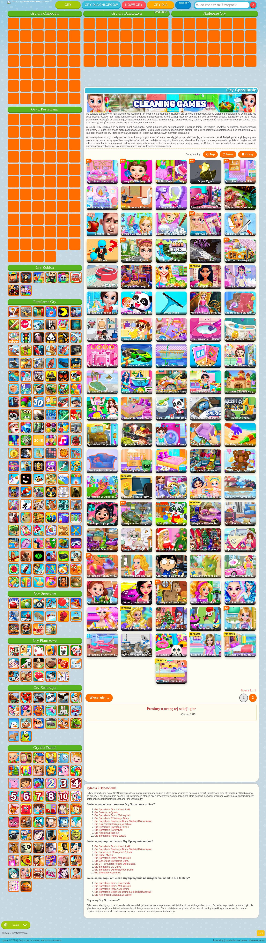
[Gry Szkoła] (51, 544)
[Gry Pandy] (51, 698)
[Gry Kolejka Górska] (76, 454)
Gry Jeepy (74, 73)
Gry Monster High (150, 23)
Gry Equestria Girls (101, 23)
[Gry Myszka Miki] (76, 848)
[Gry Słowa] (51, 479)
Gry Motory (50, 36)
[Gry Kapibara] (14, 737)
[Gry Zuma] (26, 402)
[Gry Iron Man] (39, 848)
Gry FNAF (74, 119)
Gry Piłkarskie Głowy (38, 86)
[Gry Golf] (26, 604)
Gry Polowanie (62, 73)
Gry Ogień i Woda (113, 23)
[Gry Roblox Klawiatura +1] (26, 291)
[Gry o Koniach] (14, 698)
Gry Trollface (38, 132)
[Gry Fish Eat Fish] (39, 531)
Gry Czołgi (50, 23)
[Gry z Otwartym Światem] (76, 428)
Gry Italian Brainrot (13, 256)
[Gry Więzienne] (63, 582)
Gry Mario (62, 157)
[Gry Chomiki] (39, 724)
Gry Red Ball (25, 132)
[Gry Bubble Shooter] (76, 479)
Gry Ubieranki (126, 36)
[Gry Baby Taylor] (39, 809)
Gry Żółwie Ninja (50, 169)
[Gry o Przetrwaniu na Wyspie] (76, 557)
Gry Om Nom (38, 144)
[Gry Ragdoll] (76, 531)
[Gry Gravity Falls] (51, 822)
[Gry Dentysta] (39, 874)
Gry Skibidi (13, 231)
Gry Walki (13, 48)
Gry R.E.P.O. (74, 244)
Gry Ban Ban (62, 219)
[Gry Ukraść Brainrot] (51, 278)
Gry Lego (74, 132)
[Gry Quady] (39, 492)
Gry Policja (62, 48)
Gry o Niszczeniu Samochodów (62, 98)
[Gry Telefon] (26, 531)
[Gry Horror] (26, 479)
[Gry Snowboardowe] (76, 604)
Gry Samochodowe (25, 36)
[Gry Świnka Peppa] (14, 784)
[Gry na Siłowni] (39, 629)
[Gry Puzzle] (51, 771)
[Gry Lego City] (76, 364)
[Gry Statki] (14, 364)
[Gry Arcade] (63, 312)
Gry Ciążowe (89, 48)
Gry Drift (74, 61)
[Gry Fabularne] (76, 312)
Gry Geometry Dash (177, 36)
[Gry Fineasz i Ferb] (76, 822)
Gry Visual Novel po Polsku (101, 48)
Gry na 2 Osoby (226, 23)
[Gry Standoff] (26, 557)
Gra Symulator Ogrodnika (107, 872)
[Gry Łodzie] (51, 364)
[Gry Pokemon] (63, 835)
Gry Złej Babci (62, 132)
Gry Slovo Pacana (38, 219)
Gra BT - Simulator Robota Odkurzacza (115, 864)
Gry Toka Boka (62, 206)
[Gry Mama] (76, 874)
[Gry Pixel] (63, 389)
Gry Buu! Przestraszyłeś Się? (62, 244)
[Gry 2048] (39, 441)
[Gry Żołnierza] (76, 402)
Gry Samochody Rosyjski (62, 61)
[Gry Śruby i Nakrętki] (63, 531)
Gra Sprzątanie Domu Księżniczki (112, 809)
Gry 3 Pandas (62, 144)
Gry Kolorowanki (89, 36)
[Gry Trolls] (14, 822)
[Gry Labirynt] (63, 505)
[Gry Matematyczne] (26, 771)
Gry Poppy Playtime (38, 256)
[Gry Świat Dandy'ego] (63, 278)
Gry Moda (89, 61)
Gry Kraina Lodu (113, 36)
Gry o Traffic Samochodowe (74, 98)
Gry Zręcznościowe (238, 23)
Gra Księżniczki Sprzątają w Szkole (113, 824)
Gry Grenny (62, 194)
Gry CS (13, 98)
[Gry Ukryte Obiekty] (39, 428)
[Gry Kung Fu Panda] (26, 848)
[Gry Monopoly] (51, 677)
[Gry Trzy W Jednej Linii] (26, 428)
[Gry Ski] (14, 617)
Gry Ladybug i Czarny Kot (50, 132)
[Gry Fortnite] (39, 376)
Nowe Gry (134, 4)
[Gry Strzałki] (26, 582)
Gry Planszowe (45, 640)
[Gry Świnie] (51, 724)
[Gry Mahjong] (26, 651)
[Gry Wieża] (14, 492)
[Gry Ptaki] (63, 698)
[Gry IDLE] (39, 569)
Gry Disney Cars (74, 144)
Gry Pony (89, 23)
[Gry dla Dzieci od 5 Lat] (14, 797)
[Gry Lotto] (26, 677)
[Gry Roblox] (14, 278)
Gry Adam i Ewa (38, 169)
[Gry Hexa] (39, 544)
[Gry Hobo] (63, 848)
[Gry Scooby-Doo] (14, 848)
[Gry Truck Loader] (63, 338)
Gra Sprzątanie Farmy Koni (108, 830)
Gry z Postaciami (44, 109)
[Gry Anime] (14, 874)
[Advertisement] (171, 77)
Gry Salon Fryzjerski (138, 36)
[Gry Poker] (76, 651)
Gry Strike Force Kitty (50, 157)
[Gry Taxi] (26, 364)
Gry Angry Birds (25, 144)
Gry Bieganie (38, 73)
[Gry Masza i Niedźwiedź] (26, 758)
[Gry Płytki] (51, 531)
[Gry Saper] (14, 677)
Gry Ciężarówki (74, 36)
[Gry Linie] (51, 428)
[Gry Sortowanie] (63, 518)
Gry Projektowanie (113, 61)
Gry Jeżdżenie (50, 86)
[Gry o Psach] (76, 698)
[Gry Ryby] (39, 711)
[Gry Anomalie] (39, 557)
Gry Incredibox (13, 244)
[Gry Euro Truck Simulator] (26, 454)
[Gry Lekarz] (26, 376)
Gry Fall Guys (50, 181)
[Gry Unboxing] (51, 582)
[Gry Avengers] (51, 848)
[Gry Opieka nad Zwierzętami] (14, 711)
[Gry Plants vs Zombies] (26, 441)
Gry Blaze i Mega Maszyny (13, 157)
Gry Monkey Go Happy (74, 169)
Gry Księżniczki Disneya (162, 48)
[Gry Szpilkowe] (63, 569)
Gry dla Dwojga (161, 5)
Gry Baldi (50, 194)
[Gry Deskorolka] (39, 617)
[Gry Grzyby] (76, 582)
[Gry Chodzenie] (14, 479)
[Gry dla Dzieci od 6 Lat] (26, 797)
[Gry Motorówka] (63, 402)
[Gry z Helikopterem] (63, 351)
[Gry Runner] (26, 466)
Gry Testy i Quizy (138, 23)
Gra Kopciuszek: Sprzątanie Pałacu (113, 852)
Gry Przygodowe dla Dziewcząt (162, 23)
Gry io (214, 36)
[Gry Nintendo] (39, 466)
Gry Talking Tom (50, 119)
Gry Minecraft (13, 36)
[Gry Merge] (51, 518)
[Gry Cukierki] (76, 771)
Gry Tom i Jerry (13, 181)
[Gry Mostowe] (14, 557)
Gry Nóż (201, 48)
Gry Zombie (62, 23)
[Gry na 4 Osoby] (39, 312)
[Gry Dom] (63, 861)
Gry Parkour (13, 86)
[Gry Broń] (39, 415)
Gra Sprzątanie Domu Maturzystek (112, 815)
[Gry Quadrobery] (26, 629)
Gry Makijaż (150, 48)
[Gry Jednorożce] (26, 711)
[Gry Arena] (51, 351)
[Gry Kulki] (76, 389)
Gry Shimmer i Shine (62, 169)
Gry (68, 4)
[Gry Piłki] (63, 454)
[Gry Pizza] (26, 861)
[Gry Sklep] (14, 861)
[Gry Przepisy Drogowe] (26, 338)
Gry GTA (50, 61)
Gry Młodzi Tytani (25, 181)
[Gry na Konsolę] (76, 544)
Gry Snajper (38, 48)
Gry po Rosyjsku (189, 48)
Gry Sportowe (189, 36)
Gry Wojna (62, 86)
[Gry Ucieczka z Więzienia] (14, 544)
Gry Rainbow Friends (50, 206)
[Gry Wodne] (39, 582)
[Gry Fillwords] (51, 454)
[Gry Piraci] (14, 415)
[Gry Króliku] (76, 711)
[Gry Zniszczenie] (14, 454)
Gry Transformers (62, 231)
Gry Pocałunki (150, 36)
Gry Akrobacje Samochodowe (177, 61)
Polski (15, 924)
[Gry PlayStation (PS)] (51, 505)
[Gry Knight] (39, 518)
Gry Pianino (138, 61)
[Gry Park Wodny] (63, 325)
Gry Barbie (126, 23)
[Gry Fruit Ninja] (14, 325)
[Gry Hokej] (26, 617)
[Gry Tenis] (63, 604)
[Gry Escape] (51, 325)
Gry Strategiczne (38, 23)
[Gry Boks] (63, 617)
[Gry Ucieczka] (76, 325)
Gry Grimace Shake (25, 231)
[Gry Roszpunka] (39, 771)
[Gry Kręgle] (14, 604)
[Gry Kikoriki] (63, 758)
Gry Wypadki (38, 36)
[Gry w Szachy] (39, 664)
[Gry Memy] (26, 518)
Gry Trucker (74, 86)
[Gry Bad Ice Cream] (51, 338)
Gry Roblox (45, 267)
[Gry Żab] (26, 737)
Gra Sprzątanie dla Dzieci (108, 866)
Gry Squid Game (25, 194)
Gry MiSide (50, 244)
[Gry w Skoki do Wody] (51, 617)
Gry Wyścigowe (25, 48)
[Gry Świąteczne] (14, 771)
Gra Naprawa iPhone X (106, 833)
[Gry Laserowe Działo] (26, 415)
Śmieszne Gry (201, 36)
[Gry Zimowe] (63, 479)
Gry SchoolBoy (38, 206)
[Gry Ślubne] (26, 874)
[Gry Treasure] (51, 441)
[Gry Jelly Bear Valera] (26, 809)
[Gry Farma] (76, 415)
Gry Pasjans (177, 48)
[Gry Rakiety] (63, 466)
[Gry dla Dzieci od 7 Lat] (39, 797)
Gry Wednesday (50, 219)
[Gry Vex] (26, 505)
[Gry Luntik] (63, 771)
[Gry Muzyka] (63, 441)
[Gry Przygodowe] (26, 351)
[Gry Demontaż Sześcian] (14, 389)
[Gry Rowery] (51, 604)
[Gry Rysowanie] (76, 797)
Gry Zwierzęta (44, 687)
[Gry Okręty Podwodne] (63, 364)
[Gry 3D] (39, 402)
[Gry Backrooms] (76, 492)
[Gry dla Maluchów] (14, 758)
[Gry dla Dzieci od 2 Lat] (51, 784)
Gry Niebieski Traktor (38, 181)
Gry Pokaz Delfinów (50, 144)
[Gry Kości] (39, 677)
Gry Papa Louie (162, 36)
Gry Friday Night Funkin (74, 219)
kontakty (218, 940)
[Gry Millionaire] (14, 466)
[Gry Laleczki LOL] (51, 874)
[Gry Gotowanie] (76, 861)
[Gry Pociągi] (39, 364)
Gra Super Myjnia (103, 855)
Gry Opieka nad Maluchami (101, 61)
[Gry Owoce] (14, 569)
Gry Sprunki (74, 231)
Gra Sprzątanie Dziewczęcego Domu (114, 869)
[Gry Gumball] (39, 822)
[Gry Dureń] (14, 651)
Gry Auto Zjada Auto (38, 61)
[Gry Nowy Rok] (14, 428)
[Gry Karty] (39, 651)
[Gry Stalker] (51, 492)
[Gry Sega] (51, 415)
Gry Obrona (250, 61)
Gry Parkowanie (13, 23)
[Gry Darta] (14, 629)
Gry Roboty (50, 48)
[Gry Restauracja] (39, 861)
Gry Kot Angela (101, 36)
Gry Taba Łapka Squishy (162, 61)
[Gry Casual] (14, 505)
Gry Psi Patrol (38, 119)
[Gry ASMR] (26, 544)
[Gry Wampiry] (14, 518)
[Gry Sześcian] (76, 376)
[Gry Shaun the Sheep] (14, 835)
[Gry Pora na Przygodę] (26, 835)
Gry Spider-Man (74, 157)
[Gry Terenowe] (76, 351)
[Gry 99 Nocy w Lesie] (26, 278)
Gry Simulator (201, 23)
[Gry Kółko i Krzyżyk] (63, 677)
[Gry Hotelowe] (51, 557)
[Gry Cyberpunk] (51, 376)
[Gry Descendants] (39, 835)
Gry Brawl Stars (13, 194)
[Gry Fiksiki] (76, 809)
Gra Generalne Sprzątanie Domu (111, 861)
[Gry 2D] (51, 402)
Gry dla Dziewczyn (189, 23)
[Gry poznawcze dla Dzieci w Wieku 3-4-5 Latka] (51, 758)
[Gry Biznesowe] (39, 454)
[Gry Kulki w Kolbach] (76, 518)
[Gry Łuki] (76, 338)
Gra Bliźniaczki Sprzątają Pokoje (111, 827)
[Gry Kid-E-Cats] (14, 809)
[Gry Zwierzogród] (26, 822)
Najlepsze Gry (214, 13)
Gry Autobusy (13, 73)
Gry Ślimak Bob (13, 132)
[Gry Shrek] (76, 835)
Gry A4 (38, 194)
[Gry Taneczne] (51, 861)
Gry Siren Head (62, 181)
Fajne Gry (226, 48)
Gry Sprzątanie (126, 61)
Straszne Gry (226, 36)
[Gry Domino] (14, 664)
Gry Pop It (214, 48)
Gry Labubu (25, 256)
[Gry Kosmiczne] (39, 351)
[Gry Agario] (26, 325)
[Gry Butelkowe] (26, 569)
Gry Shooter (25, 73)
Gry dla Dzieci (214, 23)
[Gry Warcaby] (51, 664)
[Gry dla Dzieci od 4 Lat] (76, 784)
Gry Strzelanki (50, 73)
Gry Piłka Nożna (25, 23)
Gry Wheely (13, 119)
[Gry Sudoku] (76, 664)
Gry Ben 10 (25, 169)
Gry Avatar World (74, 206)
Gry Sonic (25, 157)
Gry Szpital (113, 48)
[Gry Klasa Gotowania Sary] (63, 809)
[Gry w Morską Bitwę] (14, 376)
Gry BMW (25, 98)
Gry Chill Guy (38, 244)
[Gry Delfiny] (51, 711)
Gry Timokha (25, 244)
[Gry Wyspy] (14, 531)
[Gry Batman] (51, 835)
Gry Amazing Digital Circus (50, 231)
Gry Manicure (126, 48)
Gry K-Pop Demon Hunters (50, 256)
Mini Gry (238, 48)
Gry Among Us (74, 181)
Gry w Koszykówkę (238, 61)
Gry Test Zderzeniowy (38, 98)
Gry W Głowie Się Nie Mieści (25, 219)
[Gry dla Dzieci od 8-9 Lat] (51, 797)
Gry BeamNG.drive (50, 98)
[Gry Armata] (26, 492)
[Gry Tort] (76, 441)
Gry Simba (13, 219)
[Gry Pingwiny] (14, 724)
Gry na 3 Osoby (214, 61)
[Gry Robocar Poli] (63, 822)
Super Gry (226, 61)
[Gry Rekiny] (39, 698)
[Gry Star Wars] (63, 415)
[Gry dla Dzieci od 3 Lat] (63, 784)
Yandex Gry (250, 23)
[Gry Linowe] (51, 569)
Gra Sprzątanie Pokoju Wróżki (110, 835)
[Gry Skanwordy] (63, 492)
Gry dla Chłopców (101, 4)
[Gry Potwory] (51, 466)
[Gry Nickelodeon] (14, 338)
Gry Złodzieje (25, 61)
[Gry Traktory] (51, 389)
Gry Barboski (38, 157)
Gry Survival (13, 61)
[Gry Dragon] (26, 698)
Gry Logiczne (238, 36)
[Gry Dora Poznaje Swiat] (26, 784)
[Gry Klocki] (63, 428)
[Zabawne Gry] (26, 887)
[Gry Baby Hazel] (76, 758)
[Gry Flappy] (39, 479)
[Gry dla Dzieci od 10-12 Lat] (63, 797)
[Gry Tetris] (14, 441)
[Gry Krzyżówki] (26, 389)
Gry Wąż (189, 61)
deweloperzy (257, 940)
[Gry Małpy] (26, 724)
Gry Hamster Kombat (38, 231)
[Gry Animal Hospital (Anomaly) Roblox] (14, 291)
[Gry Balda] (39, 505)
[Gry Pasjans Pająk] (63, 651)
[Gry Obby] (39, 278)
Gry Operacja (138, 48)
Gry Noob (13, 206)
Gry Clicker (250, 36)
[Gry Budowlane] (63, 544)
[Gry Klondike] (51, 651)
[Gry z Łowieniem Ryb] (39, 389)
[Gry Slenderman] (39, 338)
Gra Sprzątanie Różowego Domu (111, 818)
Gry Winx (150, 61)
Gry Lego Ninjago (62, 119)
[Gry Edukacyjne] (39, 758)
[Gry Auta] (26, 312)
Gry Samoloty (25, 86)
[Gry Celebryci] (14, 887)
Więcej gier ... (99, 697)
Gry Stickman (62, 36)
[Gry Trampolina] (76, 617)
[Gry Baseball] (51, 629)
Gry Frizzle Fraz (13, 169)
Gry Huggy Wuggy (74, 194)
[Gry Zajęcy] (63, 711)
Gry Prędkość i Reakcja (250, 48)
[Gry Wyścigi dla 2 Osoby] (14, 351)
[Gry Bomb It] (39, 325)
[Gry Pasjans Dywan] (26, 664)
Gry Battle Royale (74, 23)
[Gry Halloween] (63, 376)
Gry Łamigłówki (201, 61)
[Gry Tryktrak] (63, 664)
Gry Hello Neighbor (25, 206)
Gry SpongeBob (25, 119)
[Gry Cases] (63, 557)
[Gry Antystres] (76, 466)
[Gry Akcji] (14, 312)
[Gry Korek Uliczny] (14, 582)
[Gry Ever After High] (63, 874)
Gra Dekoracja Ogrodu (106, 812)
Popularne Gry (44, 301)
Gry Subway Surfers (13, 144)
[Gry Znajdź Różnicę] (51, 809)
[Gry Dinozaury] (76, 724)
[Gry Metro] (14, 402)
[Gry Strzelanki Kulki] (51, 312)
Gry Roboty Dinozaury (74, 48)
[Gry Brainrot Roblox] (76, 278)
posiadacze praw (236, 940)
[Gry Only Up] (76, 505)
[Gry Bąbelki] (39, 784)
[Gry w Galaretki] (76, 569)
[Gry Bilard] (39, 604)
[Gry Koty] (63, 724)
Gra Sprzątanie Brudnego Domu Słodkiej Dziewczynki (122, 821)
